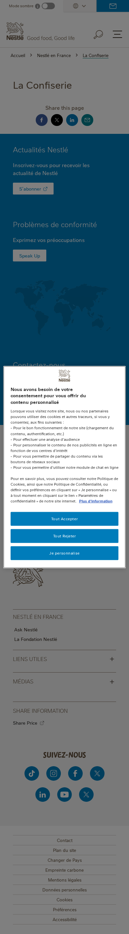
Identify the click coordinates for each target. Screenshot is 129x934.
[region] (64, 467)
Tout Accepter (64, 518)
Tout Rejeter (64, 535)
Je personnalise (64, 553)
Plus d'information (95, 500)
